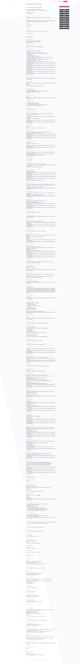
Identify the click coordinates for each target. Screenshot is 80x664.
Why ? (54, 1)
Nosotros (64, 9)
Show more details (31, 33)
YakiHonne (64, 26)
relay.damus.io (29, 25)
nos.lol (28, 26)
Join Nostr (65, 1)
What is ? (59, 1)
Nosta (64, 13)
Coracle (64, 15)
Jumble (64, 11)
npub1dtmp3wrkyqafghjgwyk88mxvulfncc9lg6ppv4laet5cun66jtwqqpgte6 (37, 31)
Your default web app (64, 28)
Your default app (64, 6)
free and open (44, 659)
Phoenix (64, 17)
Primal (64, 22)
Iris (64, 24)
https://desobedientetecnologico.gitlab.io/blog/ (33, 7)
